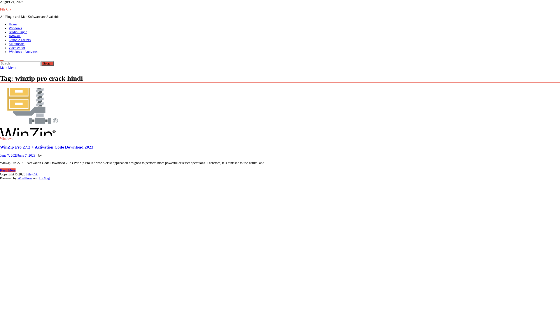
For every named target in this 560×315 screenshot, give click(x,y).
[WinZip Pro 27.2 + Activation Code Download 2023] (280, 112)
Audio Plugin (18, 32)
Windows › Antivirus (23, 52)
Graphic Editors (20, 40)
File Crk (5, 9)
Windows (15, 28)
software (15, 36)
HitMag (44, 178)
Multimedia (16, 44)
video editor (17, 48)
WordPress (25, 178)
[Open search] (2, 60)
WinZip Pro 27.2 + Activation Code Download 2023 (46, 147)
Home (13, 24)
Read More (8, 170)
